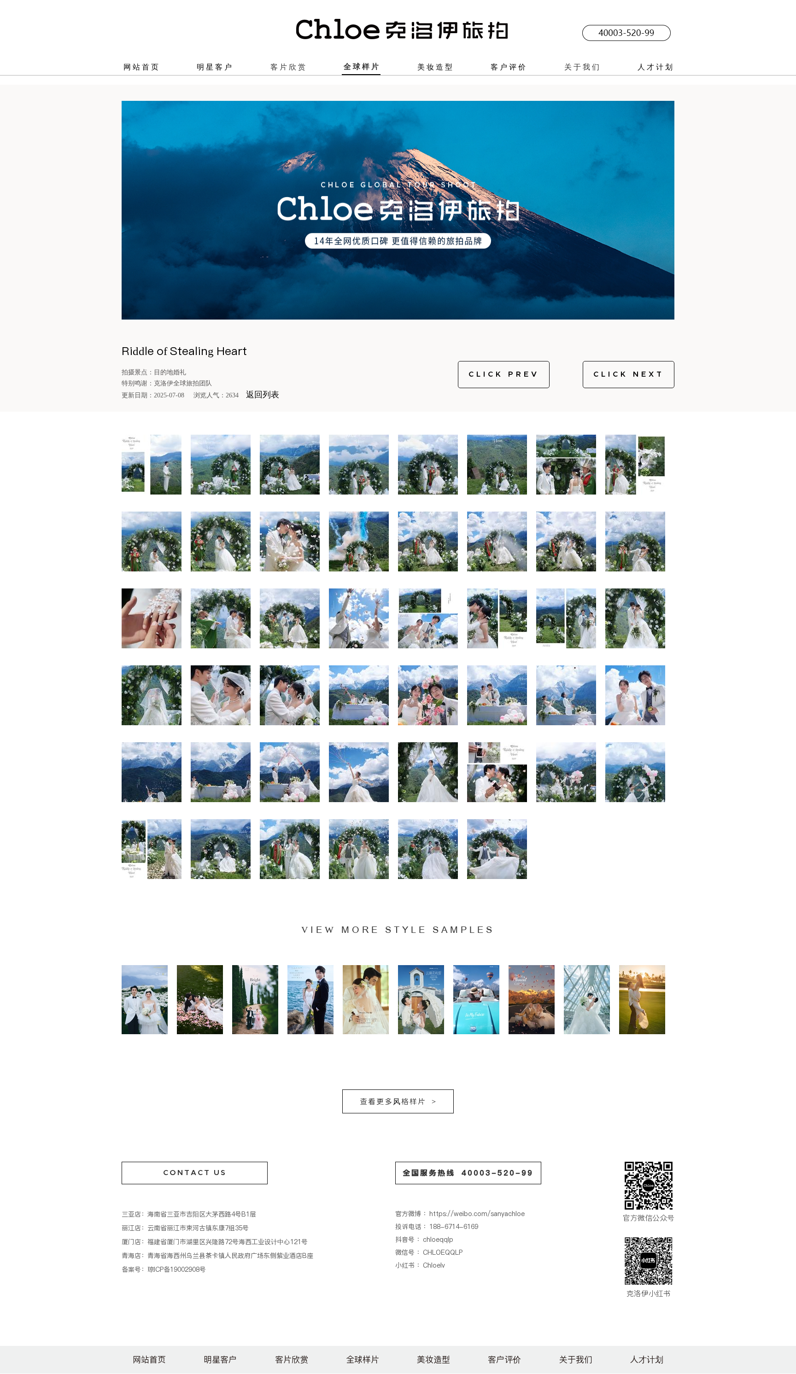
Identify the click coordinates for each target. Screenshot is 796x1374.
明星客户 (215, 67)
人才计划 (656, 67)
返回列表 (262, 394)
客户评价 (509, 67)
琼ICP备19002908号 (176, 1269)
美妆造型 (435, 67)
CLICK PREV (503, 374)
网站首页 (141, 67)
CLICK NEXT (628, 374)
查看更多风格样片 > (398, 1101)
